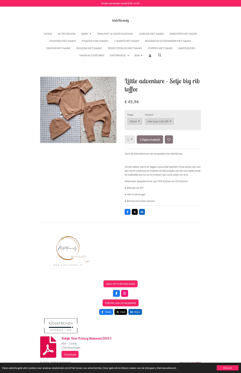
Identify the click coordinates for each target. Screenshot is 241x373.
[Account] (150, 55)
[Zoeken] (159, 55)
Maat (130, 114)
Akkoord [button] (227, 367)
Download (70, 354)
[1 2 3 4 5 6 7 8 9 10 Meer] (130, 139)
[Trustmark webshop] (42, 275)
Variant (149, 114)
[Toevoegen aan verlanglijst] (169, 139)
